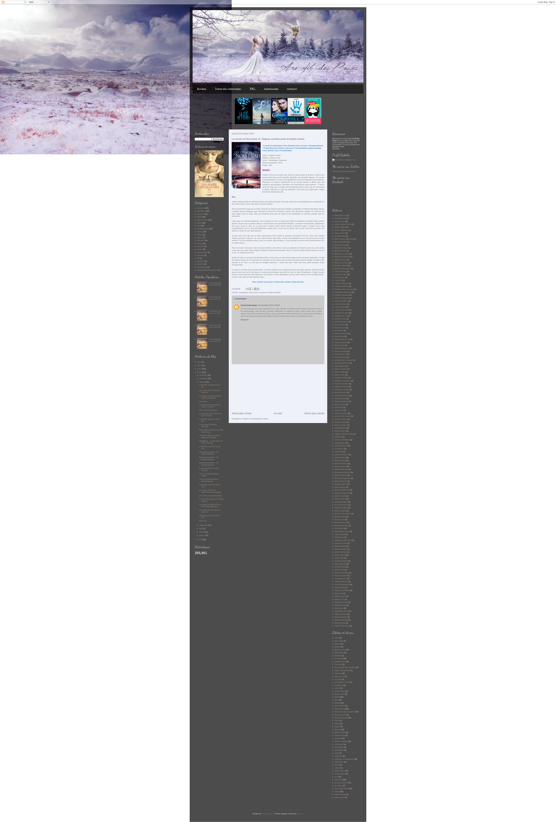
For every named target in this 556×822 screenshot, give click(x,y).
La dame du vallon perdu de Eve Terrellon (210, 415)
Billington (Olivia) (341, 248)
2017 (199, 369)
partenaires (271, 89)
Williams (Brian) (340, 617)
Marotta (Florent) (341, 464)
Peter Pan (203, 521)
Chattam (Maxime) (341, 295)
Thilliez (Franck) (340, 576)
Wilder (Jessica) (340, 614)
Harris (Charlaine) (341, 384)
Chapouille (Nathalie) (342, 292)
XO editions (339, 747)
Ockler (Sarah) (340, 496)
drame (199, 235)
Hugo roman (339, 676)
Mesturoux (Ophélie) (342, 472)
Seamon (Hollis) (340, 543)
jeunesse (263, 293)
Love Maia (338, 452)
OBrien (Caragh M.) (342, 493)
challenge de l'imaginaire (344, 759)
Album (199, 223)
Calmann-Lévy (340, 662)
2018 (199, 366)
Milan (336, 700)
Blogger (300, 814)
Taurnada (338, 738)
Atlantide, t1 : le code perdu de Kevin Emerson (211, 442)
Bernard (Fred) (340, 245)
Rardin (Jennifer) (341, 508)
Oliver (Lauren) (340, 499)
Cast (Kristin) (339, 277)
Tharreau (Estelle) (341, 573)
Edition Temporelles (342, 671)
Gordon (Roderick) (341, 363)
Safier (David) (339, 534)
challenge (338, 756)
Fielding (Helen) (340, 342)
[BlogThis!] (249, 288)
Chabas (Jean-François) (344, 289)
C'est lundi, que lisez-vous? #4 (215, 298)
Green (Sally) (339, 372)
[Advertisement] (278, 388)
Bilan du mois (339, 650)
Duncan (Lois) (340, 328)
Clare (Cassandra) (341, 298)
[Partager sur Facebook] (255, 288)
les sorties (338, 786)
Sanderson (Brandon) (343, 540)
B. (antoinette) (339, 236)
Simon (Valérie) (340, 552)
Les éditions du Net (342, 682)
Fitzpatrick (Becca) (341, 348)
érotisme (200, 264)
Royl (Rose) (339, 528)
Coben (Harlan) (340, 304)
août (201, 529)
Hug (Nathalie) (340, 399)
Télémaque (338, 744)
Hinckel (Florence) (341, 396)
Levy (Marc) (339, 449)
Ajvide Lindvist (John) (342, 224)
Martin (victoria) (340, 466)
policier (200, 238)
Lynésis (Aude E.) (341, 455)
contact (292, 89)
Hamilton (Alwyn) (341, 378)
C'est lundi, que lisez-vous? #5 (215, 312)
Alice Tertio (338, 641)
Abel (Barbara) (340, 218)
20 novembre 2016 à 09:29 (269, 305)
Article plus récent (241, 413)
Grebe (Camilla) (340, 369)
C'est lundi (338, 659)
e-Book (337, 768)
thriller (199, 217)
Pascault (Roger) (341, 502)
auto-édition (339, 750)
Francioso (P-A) (340, 354)
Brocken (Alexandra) (342, 269)
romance (200, 214)
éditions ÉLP (339, 798)
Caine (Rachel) (340, 272)
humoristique (202, 252)
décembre (203, 375)
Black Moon (339, 653)
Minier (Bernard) (340, 481)
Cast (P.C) (338, 280)
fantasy (200, 232)
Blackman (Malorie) (342, 257)
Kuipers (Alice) (340, 431)
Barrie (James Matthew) (343, 239)
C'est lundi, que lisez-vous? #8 (215, 326)
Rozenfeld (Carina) (342, 531)
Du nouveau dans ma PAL (344, 667)
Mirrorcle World (268, 814)
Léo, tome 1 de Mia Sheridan (210, 496)
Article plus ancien (314, 413)
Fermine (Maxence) (342, 339)
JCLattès (337, 679)
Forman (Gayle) (340, 351)
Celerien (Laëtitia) (341, 286)
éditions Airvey (340, 794)
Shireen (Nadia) (340, 549)
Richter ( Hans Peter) (342, 514)
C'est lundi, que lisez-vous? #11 (215, 284)
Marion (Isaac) (340, 461)
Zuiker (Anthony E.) (342, 626)
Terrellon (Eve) (340, 567)
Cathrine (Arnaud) (341, 283)
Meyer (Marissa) (340, 475)
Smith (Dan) (339, 558)
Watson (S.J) (339, 599)
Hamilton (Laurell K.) (342, 381)
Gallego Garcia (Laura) (343, 360)
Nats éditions (339, 706)
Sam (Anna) (339, 537)
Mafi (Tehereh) (340, 458)
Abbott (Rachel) (340, 215)
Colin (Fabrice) (340, 307)
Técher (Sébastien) (342, 585)
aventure (200, 246)
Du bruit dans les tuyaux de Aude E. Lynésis (210, 406)
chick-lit (200, 249)
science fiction (202, 220)
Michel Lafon (339, 694)
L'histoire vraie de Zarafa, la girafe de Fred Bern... (210, 436)
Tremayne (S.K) (340, 579)
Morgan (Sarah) (340, 484)
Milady (337, 697)
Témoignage (202, 267)
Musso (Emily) (340, 487)
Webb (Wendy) (340, 605)
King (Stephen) (340, 428)
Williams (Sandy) (341, 620)
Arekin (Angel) (340, 227)
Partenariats (339, 709)
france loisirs (254, 293)
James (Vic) (339, 410)
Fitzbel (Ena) (339, 345)
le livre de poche (341, 783)
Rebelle (337, 730)
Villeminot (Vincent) (342, 590)
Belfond (337, 647)
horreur (200, 244)
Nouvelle (200, 255)
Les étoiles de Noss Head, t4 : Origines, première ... (211, 397)
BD (198, 258)
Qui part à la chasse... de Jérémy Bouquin (208, 453)
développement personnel (207, 270)
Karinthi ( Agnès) (341, 419)
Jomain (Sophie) (274, 293)
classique (200, 261)
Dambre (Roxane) (341, 313)
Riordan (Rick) (340, 517)
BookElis (337, 656)
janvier (202, 535)
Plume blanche (340, 715)
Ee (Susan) (338, 331)
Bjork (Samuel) (340, 251)
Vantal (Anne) (339, 588)
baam (336, 753)
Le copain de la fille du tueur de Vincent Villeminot (210, 506)
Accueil (201, 89)
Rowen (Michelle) (341, 526)
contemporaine (203, 229)
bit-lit (199, 226)
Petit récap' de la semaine (344, 712)
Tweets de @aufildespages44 (344, 171)
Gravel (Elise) (339, 366)
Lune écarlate (339, 691)
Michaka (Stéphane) (342, 478)
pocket (337, 792)
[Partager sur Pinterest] (258, 288)
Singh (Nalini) (339, 555)
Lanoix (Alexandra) (342, 440)
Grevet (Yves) (339, 375)
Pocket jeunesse (341, 718)
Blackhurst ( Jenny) (342, 254)
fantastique (243, 293)
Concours (338, 665)
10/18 (336, 638)
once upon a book (341, 789)
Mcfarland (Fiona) (341, 469)
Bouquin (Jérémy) (341, 263)
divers (336, 765)
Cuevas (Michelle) (341, 310)
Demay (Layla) (340, 319)
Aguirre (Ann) (339, 221)
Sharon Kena (339, 735)
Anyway (337, 644)
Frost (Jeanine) (340, 357)
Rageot (337, 727)
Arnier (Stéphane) (341, 230)
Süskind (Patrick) (341, 561)
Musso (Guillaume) (341, 490)
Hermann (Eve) (340, 393)
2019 (199, 362)
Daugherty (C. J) (340, 316)
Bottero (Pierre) (340, 260)
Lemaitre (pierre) (341, 446)
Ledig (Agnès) (340, 443)
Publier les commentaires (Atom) (255, 419)
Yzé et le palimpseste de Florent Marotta (208, 480)
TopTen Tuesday (341, 741)
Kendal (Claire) (340, 422)
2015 (199, 540)
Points (336, 721)
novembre (203, 379)
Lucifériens (338, 685)
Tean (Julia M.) (340, 564)
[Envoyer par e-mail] (247, 288)
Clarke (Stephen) (341, 301)
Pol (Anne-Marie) (341, 505)
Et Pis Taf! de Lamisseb (208, 410)
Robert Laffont (340, 732)
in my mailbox (339, 774)
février (202, 532)
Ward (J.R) (338, 593)
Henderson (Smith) (341, 390)
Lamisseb (338, 437)
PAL (253, 89)
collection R (339, 762)
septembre (203, 525)
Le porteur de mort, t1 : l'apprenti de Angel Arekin (210, 491)
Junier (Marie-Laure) (342, 416)
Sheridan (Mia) (340, 546)
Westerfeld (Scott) (341, 611)
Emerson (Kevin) (341, 334)
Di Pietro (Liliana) (341, 322)
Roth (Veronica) (340, 522)
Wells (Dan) (339, 608)
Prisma (337, 724)
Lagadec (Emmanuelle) (343, 434)
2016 (199, 372)
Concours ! (203, 401)
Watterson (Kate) (341, 602)
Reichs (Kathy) (340, 511)
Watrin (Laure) (340, 596)
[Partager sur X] (252, 288)
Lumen (337, 688)
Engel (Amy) (339, 337)
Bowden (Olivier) (341, 266)
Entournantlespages (249, 305)
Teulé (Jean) (339, 570)
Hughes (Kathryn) (341, 401)
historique (201, 241)
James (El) (338, 407)
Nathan (337, 703)
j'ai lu (336, 777)
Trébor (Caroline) (341, 582)
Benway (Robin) (340, 242)
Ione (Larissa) (339, 404)
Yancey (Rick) (339, 623)
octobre (202, 382)
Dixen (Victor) (339, 325)
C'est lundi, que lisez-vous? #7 (215, 340)
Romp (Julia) (339, 520)
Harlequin (338, 673)
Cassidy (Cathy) (340, 275)
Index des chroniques (228, 89)
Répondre (245, 320)
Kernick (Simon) (340, 425)
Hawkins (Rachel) (341, 387)
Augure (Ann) (339, 233)
